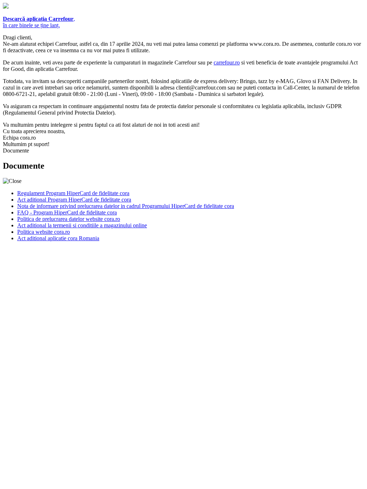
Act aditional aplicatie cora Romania (58, 238)
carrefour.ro (227, 62)
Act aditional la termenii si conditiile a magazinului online (82, 225)
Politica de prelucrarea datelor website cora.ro (68, 219)
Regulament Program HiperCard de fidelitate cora (73, 193)
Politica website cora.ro (43, 232)
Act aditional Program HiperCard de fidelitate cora (74, 200)
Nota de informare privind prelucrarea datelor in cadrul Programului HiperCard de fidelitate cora (125, 206)
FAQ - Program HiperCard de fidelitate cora (67, 212)
